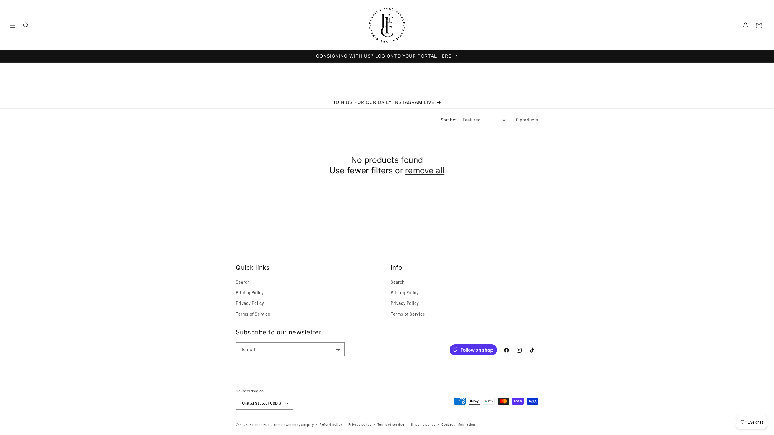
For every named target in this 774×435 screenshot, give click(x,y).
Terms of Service (253, 314)
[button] (12, 25)
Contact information (458, 424)
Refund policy (331, 424)
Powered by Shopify (297, 425)
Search (243, 282)
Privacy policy (360, 424)
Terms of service (390, 424)
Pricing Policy (250, 292)
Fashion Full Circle (265, 425)
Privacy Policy (250, 303)
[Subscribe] (337, 349)
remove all (424, 170)
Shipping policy (423, 424)
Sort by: (449, 119)
